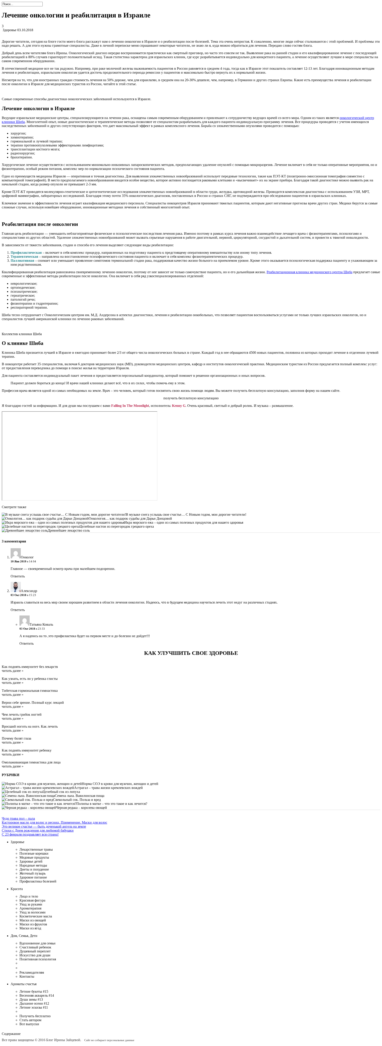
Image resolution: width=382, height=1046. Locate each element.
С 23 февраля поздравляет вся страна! (30, 834)
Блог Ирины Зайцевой (63, 1040)
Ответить (18, 576)
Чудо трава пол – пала (18, 818)
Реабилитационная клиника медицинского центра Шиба (309, 272)
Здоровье (9, 30)
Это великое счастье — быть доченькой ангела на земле (44, 826)
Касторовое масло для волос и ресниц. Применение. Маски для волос (54, 822)
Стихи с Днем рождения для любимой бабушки (38, 830)
